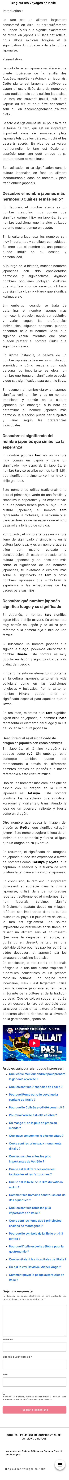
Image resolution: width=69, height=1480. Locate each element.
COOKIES (12, 1435)
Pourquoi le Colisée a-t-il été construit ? (37, 1107)
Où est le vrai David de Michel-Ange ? (35, 1267)
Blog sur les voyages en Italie (33, 2)
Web (5, 1374)
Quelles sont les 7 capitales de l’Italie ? (36, 1087)
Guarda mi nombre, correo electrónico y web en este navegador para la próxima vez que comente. (34, 1398)
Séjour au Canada (42, 1451)
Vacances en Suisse (18, 1451)
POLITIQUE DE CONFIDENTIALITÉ (40, 1435)
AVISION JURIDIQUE (34, 1438)
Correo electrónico (17, 1357)
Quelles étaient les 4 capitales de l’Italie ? (37, 1259)
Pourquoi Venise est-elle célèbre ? (33, 1115)
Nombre (9, 1339)
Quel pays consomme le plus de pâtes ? (36, 1135)
